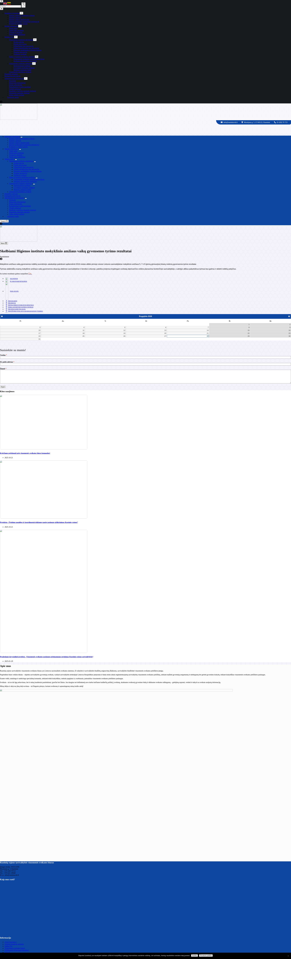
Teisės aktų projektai (16, 153)
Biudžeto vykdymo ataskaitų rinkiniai (22, 210)
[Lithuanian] (9, 3)
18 (83, 333)
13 (165, 330)
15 (249, 330)
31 (39, 339)
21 (208, 333)
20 (165, 333)
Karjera (7, 952)
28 (208, 336)
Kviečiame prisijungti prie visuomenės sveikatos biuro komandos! (25, 453)
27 (165, 336)
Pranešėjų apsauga (11, 194)
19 (124, 333)
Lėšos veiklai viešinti (16, 214)
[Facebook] (1, 224)
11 (83, 330)
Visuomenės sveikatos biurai (15, 948)
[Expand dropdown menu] (21, 137)
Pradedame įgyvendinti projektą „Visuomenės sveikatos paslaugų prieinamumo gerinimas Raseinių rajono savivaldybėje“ (46, 657)
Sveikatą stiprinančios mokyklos (25, 181)
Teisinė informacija (11, 149)
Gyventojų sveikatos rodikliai (24, 188)
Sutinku (194, 955)
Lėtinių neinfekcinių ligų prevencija (26, 169)
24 (39, 336)
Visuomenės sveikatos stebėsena (20, 183)
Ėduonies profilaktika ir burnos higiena (27, 171)
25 (83, 336)
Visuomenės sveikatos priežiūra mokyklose (29, 179)
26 (124, 336)
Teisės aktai (13, 151)
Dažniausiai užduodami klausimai (17, 950)
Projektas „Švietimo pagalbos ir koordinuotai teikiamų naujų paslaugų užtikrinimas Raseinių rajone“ (39, 522)
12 (124, 330)
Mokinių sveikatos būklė (22, 190)
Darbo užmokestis (15, 204)
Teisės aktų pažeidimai (17, 157)
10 (39, 330)
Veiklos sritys (9, 159)
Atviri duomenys (11, 942)
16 (289, 330)
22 (249, 333)
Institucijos (8, 946)
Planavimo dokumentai (17, 202)
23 (289, 333)
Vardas (3, 355)
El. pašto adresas (7, 362)
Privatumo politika (206, 955)
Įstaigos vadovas (15, 141)
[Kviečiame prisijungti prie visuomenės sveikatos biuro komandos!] (43, 449)
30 (289, 336)
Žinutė (3, 369)
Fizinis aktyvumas (20, 165)
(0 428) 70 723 (282, 122)
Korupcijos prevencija (12, 196)
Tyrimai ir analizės (15, 155)
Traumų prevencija (20, 173)
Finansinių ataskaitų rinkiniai (19, 212)
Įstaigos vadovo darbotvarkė (19, 143)
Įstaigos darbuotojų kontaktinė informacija (24, 145)
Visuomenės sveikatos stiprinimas (21, 161)
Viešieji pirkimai (15, 208)
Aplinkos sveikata (20, 175)
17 (39, 333)
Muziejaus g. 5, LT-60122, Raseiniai (257, 122)
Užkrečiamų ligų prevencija (23, 167)
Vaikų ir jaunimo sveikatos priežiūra (22, 177)
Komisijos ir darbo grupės (18, 147)
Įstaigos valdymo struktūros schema (22, 139)
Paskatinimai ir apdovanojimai (20, 206)
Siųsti (3, 387)
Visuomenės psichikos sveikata (20, 192)
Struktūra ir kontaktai (12, 137)
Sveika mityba (19, 163)
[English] (5, 3)
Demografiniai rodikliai (22, 186)
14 (208, 330)
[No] (288, 956)
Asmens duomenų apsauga (14, 944)
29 (249, 336)
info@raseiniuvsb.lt (230, 122)
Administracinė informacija (14, 198)
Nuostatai (12, 200)
